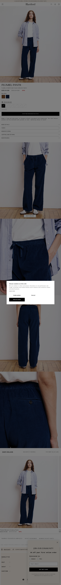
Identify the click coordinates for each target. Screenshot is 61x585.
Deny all (33, 295)
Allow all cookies (17, 299)
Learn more (12, 291)
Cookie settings (17, 295)
